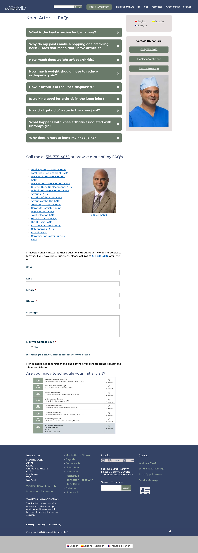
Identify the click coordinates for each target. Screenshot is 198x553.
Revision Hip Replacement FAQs (50, 183)
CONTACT (187, 7)
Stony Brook (73, 484)
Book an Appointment (99, 7)
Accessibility (55, 524)
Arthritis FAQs (39, 194)
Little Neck (72, 492)
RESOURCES (157, 7)
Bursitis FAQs (39, 232)
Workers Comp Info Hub (41, 486)
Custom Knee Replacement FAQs (51, 187)
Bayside (70, 459)
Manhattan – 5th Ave (78, 455)
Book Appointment (149, 59)
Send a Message (149, 68)
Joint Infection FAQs (43, 215)
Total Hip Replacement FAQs (48, 169)
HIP (139, 7)
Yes (36, 347)
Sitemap (30, 524)
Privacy (41, 524)
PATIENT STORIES (173, 7)
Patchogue (72, 475)
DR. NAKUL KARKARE (125, 7)
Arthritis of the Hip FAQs (45, 201)
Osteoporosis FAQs (42, 229)
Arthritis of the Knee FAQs (46, 197)
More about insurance (39, 491)
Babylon (71, 488)
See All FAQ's (99, 214)
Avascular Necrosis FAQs (46, 225)
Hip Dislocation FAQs (44, 218)
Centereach (73, 463)
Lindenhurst (73, 467)
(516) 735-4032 (148, 49)
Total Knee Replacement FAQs (49, 173)
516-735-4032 (58, 157)
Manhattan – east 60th (79, 479)
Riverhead (72, 471)
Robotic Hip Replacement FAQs (50, 190)
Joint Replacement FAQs (46, 204)
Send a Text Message (151, 468)
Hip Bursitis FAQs (41, 222)
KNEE (146, 7)
